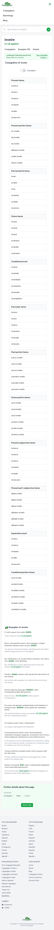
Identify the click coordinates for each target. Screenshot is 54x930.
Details (36, 49)
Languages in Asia (8, 877)
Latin (30, 829)
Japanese (5, 835)
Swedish (32, 847)
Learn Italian (6, 893)
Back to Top (27, 805)
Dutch (4, 844)
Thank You (6, 890)
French (4, 850)
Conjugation (8, 10)
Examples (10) (24, 49)
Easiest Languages (9, 884)
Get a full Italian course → (42, 56)
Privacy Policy (34, 880)
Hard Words (6, 887)
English (4, 841)
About (31, 868)
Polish (31, 853)
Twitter (7, 908)
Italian (18, 796)
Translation (31, 70)
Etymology (8, 15)
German (5, 853)
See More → (6, 896)
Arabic (4, 832)
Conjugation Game (36, 874)
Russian (5, 829)
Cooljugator (8, 796)
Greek (4, 825)
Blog (5, 20)
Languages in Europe (9, 874)
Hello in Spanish (8, 880)
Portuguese (6, 847)
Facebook (8, 905)
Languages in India (9, 871)
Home (31, 865)
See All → (5, 856)
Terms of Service (35, 877)
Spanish (5, 838)
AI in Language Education (11, 865)
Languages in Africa (9, 868)
